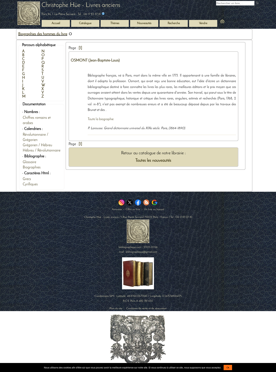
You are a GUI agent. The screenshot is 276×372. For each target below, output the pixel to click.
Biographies (32, 167)
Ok (227, 367)
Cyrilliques (30, 184)
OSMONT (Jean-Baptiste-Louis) (95, 60)
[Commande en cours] (233, 22)
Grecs (27, 179)
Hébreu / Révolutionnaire (41, 150)
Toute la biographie (101, 119)
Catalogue (85, 23)
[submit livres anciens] (257, 3)
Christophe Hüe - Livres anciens (80, 5)
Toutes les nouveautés (153, 160)
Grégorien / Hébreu (37, 145)
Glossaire (29, 162)
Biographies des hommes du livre (42, 34)
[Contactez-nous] (103, 14)
